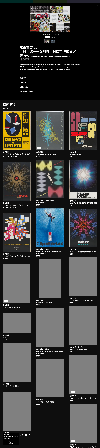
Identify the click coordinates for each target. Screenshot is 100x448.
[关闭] (97, 5)
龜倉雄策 (6, 152)
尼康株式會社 (49, 201)
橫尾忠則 (6, 335)
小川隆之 (47, 249)
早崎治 (47, 349)
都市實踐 (26, 48)
